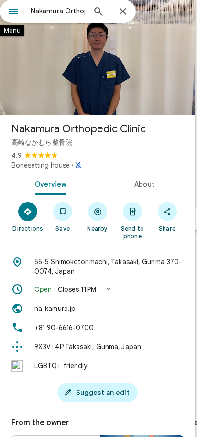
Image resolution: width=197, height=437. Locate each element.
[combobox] (58, 11)
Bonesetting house (40, 165)
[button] (97, 289)
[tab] (49, 183)
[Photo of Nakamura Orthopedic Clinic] (97, 57)
